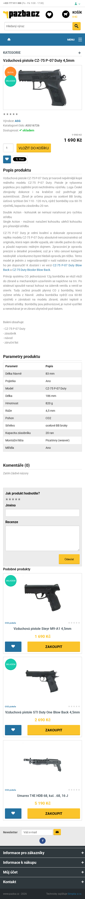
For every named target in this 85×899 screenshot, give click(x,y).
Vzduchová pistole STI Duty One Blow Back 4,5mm (42, 712)
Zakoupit (53, 646)
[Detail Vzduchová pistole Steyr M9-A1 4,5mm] (42, 597)
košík (77, 14)
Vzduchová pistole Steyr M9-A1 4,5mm (42, 629)
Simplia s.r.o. (75, 893)
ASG (18, 121)
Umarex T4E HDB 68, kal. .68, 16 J (42, 796)
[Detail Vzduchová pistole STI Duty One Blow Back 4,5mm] (42, 681)
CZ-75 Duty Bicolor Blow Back (31, 269)
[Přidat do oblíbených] (7, 159)
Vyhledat (76, 26)
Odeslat (69, 559)
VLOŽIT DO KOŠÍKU (34, 148)
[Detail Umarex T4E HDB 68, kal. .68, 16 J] (42, 764)
